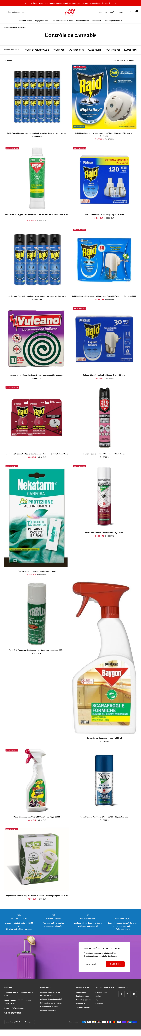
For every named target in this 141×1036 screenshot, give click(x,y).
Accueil (7, 27)
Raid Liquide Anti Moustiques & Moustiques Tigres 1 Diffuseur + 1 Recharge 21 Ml (104, 296)
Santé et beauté (82, 20)
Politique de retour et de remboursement (50, 994)
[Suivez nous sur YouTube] (134, 994)
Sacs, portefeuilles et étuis (62, 20)
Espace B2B (80, 1004)
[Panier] (135, 12)
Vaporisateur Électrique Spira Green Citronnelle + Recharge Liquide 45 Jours (37, 896)
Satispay (99, 996)
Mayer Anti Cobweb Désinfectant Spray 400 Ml (104, 533)
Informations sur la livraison (51, 1003)
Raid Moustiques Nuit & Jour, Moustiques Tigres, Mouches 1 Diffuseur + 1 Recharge (104, 134)
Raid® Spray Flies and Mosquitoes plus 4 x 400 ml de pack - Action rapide (36, 296)
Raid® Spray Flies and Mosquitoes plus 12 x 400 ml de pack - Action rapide (36, 133)
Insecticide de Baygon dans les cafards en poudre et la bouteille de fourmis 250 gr (36, 216)
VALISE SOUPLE (94, 50)
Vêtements (96, 20)
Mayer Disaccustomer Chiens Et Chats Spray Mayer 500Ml (36, 817)
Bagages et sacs (41, 20)
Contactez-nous (82, 996)
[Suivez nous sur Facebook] (121, 994)
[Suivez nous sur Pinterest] (127, 994)
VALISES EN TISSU (76, 50)
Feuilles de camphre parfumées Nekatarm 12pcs (37, 571)
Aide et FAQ (81, 992)
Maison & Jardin (25, 20)
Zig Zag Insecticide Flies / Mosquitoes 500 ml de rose (104, 454)
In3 (97, 1000)
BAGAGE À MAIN (131, 50)
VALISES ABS (59, 50)
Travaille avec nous (83, 1000)
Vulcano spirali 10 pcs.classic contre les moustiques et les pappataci (37, 375)
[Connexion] (131, 12)
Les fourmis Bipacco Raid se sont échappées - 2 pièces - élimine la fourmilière (37, 454)
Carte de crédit (102, 992)
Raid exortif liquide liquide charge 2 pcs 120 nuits (104, 215)
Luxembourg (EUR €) (106, 12)
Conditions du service (49, 1007)
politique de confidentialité (51, 999)
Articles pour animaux (113, 20)
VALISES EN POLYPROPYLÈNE (37, 50)
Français (121, 12)
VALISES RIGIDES (113, 50)
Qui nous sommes (83, 1007)
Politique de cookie (48, 1010)
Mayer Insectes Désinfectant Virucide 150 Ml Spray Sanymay (104, 817)
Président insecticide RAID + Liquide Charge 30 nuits (104, 375)
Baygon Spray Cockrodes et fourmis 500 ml (104, 738)
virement (99, 1004)
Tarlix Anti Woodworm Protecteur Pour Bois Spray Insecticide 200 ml (36, 650)
